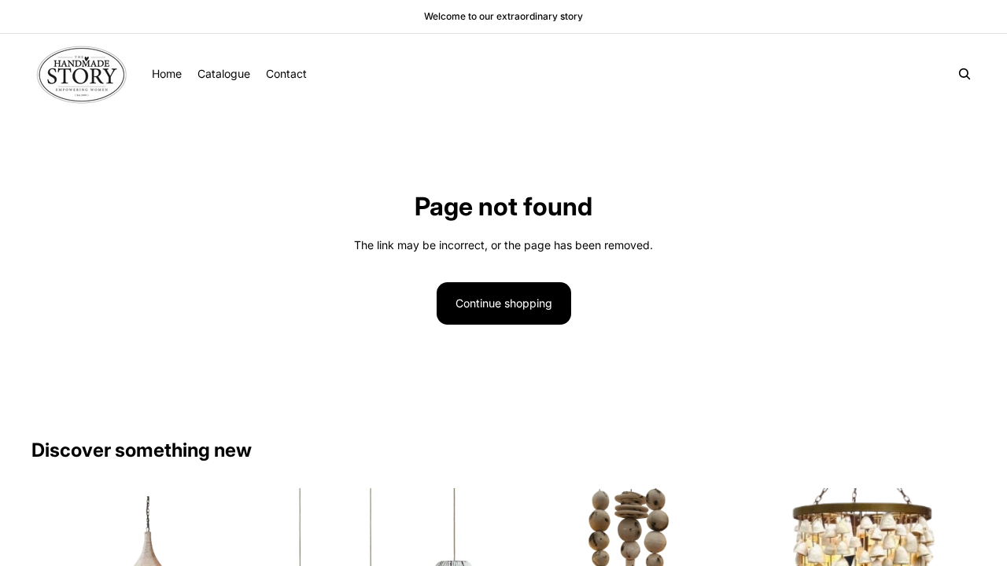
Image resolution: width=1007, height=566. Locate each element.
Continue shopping (504, 303)
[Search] (964, 74)
